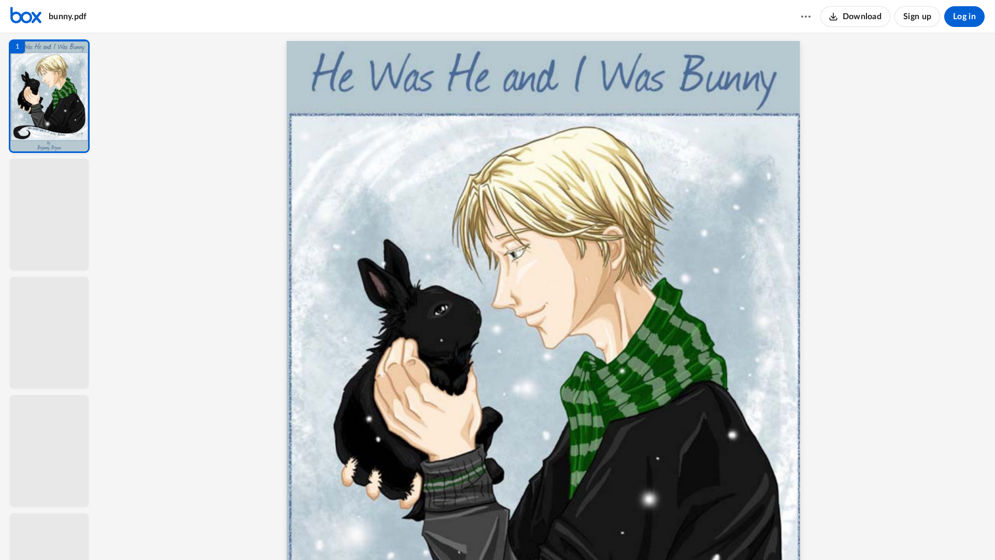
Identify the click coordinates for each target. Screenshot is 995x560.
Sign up (917, 16)
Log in (964, 16)
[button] (49, 96)
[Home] (25, 16)
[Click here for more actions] (805, 16)
